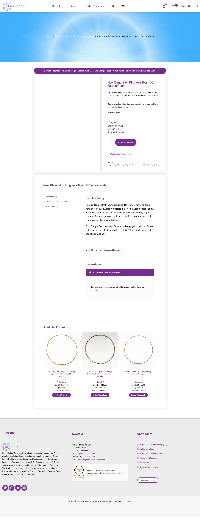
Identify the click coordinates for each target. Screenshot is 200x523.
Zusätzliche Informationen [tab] (56, 201)
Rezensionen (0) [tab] (52, 206)
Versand (115, 128)
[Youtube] (18, 488)
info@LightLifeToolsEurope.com (91, 459)
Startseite (56, 6)
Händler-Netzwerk (93, 6)
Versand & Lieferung (148, 458)
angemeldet (103, 287)
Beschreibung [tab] (51, 196)
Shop (73, 6)
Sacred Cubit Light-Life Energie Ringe (94, 70)
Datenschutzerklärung (149, 467)
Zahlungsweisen (147, 449)
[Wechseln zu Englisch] (113, 6)
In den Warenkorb (125, 142)
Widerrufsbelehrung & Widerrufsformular (156, 453)
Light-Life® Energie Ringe (78, 36)
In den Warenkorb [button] (62, 395)
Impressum (144, 462)
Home (48, 36)
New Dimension (133, 165)
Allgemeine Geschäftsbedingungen (154, 444)
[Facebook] (5, 488)
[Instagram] (11, 488)
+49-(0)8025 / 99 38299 (85, 453)
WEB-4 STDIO (126, 501)
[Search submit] (197, 6)
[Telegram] (24, 488)
